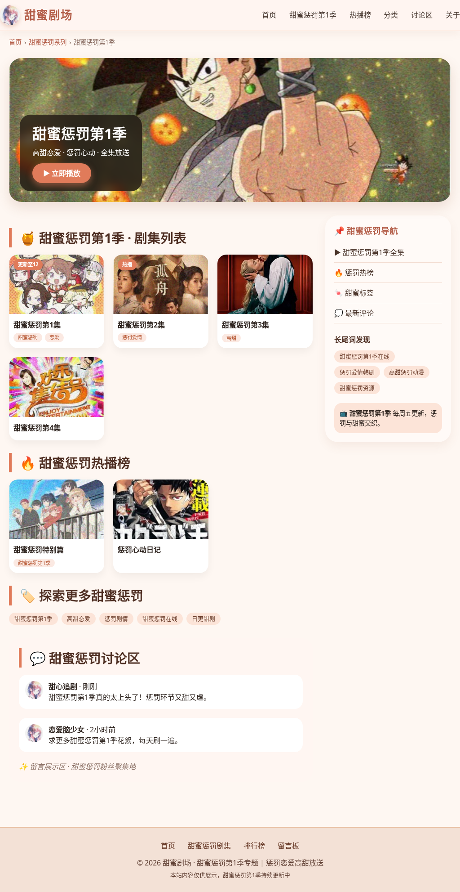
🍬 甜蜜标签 (354, 293)
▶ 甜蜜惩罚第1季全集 (369, 252)
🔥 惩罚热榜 (354, 273)
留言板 (288, 846)
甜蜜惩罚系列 (47, 42)
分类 (391, 15)
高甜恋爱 (78, 618)
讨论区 (422, 15)
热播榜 (360, 15)
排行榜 (254, 846)
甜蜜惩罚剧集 (209, 846)
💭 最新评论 (354, 313)
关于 (453, 15)
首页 (269, 15)
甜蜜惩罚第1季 (312, 15)
